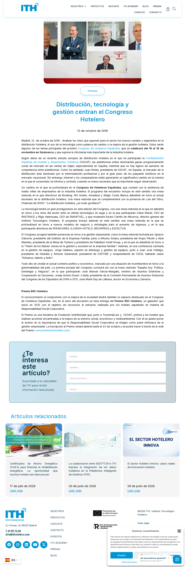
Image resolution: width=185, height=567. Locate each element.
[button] (179, 531)
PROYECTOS (57, 517)
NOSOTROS (57, 511)
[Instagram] (17, 544)
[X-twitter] (43, 544)
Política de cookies (129, 562)
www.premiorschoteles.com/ (53, 330)
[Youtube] (35, 544)
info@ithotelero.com (17, 534)
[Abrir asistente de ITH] (177, 559)
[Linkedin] (26, 544)
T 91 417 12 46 (13, 530)
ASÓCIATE (56, 523)
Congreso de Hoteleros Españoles (99, 148)
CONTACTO (57, 530)
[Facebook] (9, 544)
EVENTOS (56, 536)
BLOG (53, 555)
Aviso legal (143, 523)
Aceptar (121, 555)
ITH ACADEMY (58, 542)
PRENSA (55, 549)
